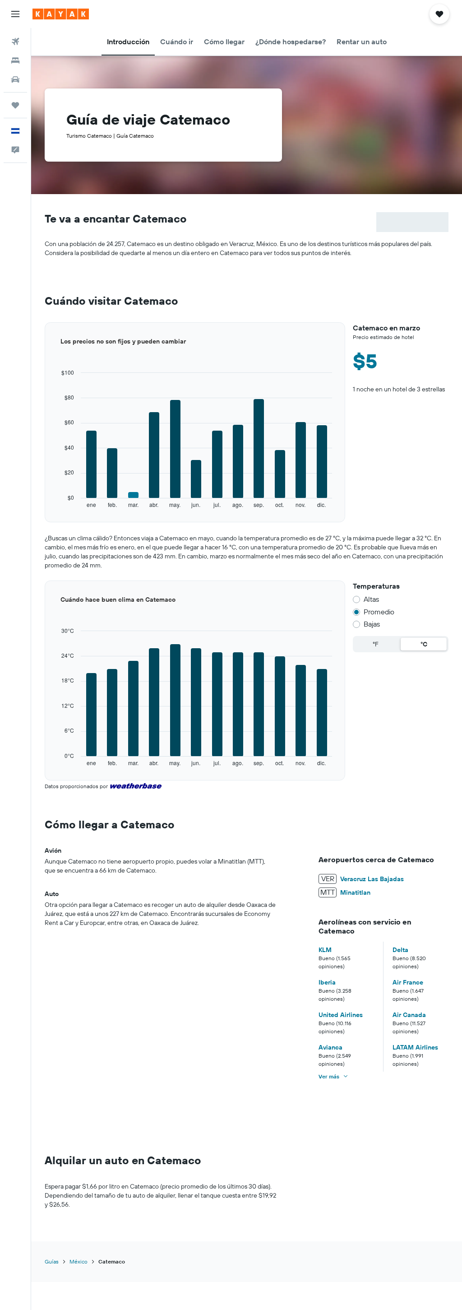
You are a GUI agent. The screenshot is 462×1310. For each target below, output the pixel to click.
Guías (52, 1261)
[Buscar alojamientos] (15, 60)
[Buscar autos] (15, 79)
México (78, 1261)
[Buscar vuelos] (15, 42)
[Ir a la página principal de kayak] (60, 14)
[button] (15, 14)
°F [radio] (376, 644)
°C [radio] (423, 644)
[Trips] (15, 105)
